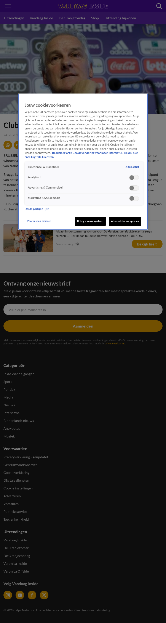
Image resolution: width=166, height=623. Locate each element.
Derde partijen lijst (37, 209)
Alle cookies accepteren (125, 221)
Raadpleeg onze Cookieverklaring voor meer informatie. (87, 153)
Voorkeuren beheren (39, 221)
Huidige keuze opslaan (90, 221)
